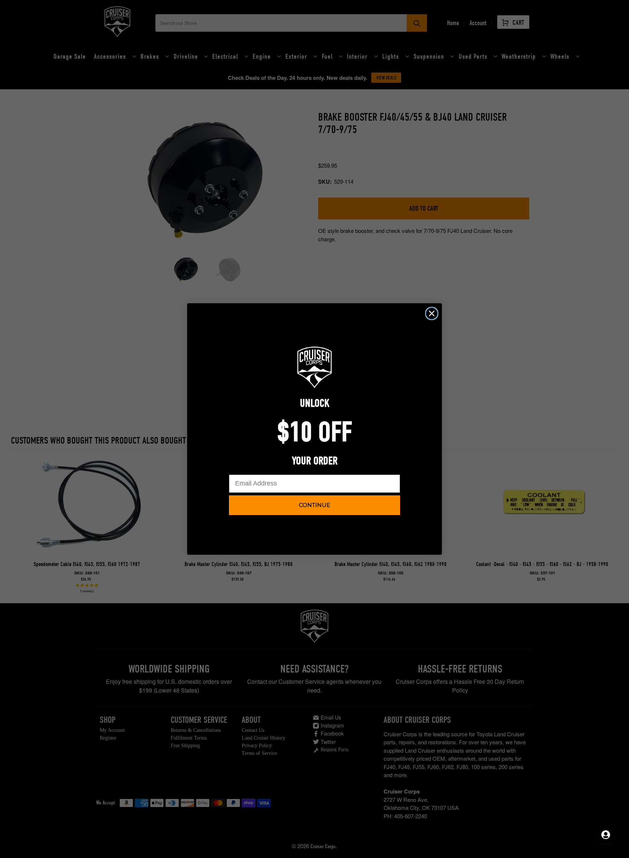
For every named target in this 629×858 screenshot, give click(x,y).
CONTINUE (314, 505)
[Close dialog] (432, 313)
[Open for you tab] (605, 834)
